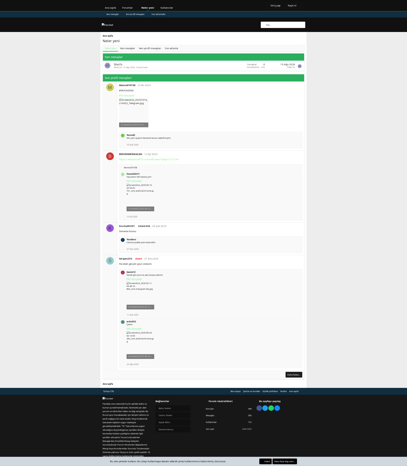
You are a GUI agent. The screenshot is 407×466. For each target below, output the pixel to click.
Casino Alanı (142, 67)
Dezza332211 (133, 173)
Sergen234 (125, 258)
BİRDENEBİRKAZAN (130, 154)
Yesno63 (131, 135)
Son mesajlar (114, 57)
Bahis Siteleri (165, 408)
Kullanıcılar (167, 7)
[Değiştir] (301, 5)
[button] (135, 5)
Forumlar (127, 7)
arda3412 (131, 321)
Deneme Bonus (166, 429)
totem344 (144, 226)
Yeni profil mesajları (135, 14)
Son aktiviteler (159, 14)
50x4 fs (118, 64)
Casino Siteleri (165, 415)
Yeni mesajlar (112, 14)
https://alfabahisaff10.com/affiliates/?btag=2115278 (148, 159)
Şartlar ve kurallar (251, 391)
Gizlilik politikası (270, 391)
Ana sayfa (110, 7)
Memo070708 (127, 85)
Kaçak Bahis (164, 422)
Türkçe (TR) (108, 391)
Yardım (283, 391)
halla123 (118, 67)
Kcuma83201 (127, 226)
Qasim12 (131, 272)
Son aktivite (171, 48)
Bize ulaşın (236, 391)
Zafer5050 (247, 428)
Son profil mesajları (118, 78)
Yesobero (131, 239)
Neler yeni (147, 7)
